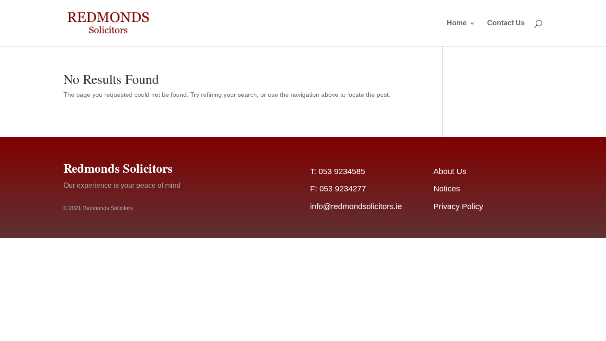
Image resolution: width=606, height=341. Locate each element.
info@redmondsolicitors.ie (356, 206)
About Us (449, 171)
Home (457, 23)
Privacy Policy (458, 206)
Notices (446, 188)
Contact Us (506, 23)
